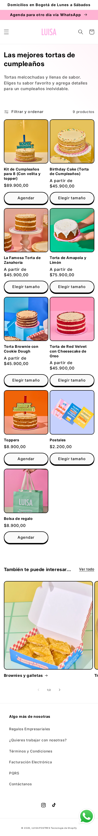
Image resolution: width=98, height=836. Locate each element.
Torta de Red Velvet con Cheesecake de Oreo (68, 351)
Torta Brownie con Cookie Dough (21, 348)
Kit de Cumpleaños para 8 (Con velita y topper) (22, 174)
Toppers (11, 440)
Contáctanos (20, 784)
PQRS (14, 773)
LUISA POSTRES (41, 828)
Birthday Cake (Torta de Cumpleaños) (69, 171)
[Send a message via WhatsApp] (86, 816)
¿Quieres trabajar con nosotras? (38, 740)
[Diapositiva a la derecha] (59, 690)
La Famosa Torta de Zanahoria (22, 260)
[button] (6, 31)
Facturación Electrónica (30, 762)
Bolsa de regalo (18, 518)
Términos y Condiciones (30, 751)
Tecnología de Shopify (64, 828)
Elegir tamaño (72, 198)
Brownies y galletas (23, 675)
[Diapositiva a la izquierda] (39, 690)
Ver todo (86, 569)
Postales (58, 440)
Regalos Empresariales (29, 729)
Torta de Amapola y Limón (68, 260)
